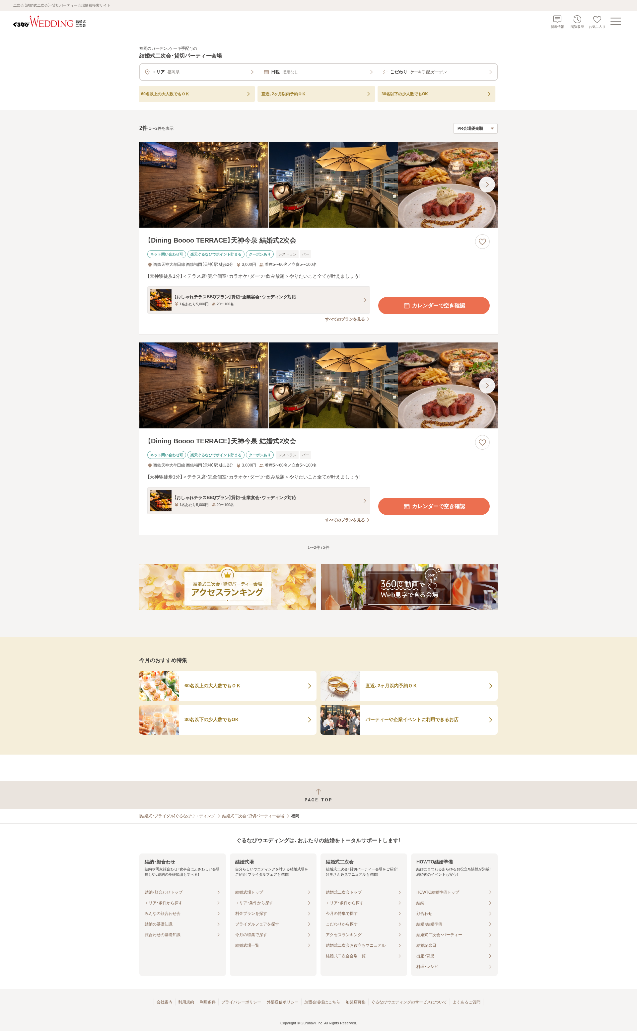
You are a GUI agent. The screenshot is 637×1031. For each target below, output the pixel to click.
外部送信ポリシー (283, 1002)
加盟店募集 (356, 1002)
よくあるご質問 (466, 1002)
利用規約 (186, 1002)
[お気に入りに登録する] (482, 241)
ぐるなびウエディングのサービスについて (409, 1002)
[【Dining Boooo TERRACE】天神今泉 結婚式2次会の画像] (318, 185)
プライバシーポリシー (241, 1002)
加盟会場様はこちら (322, 1002)
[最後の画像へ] (487, 184)
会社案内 (165, 1002)
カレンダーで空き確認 (438, 305)
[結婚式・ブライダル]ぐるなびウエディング (177, 816)
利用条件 (208, 1002)
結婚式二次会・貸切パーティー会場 (253, 816)
